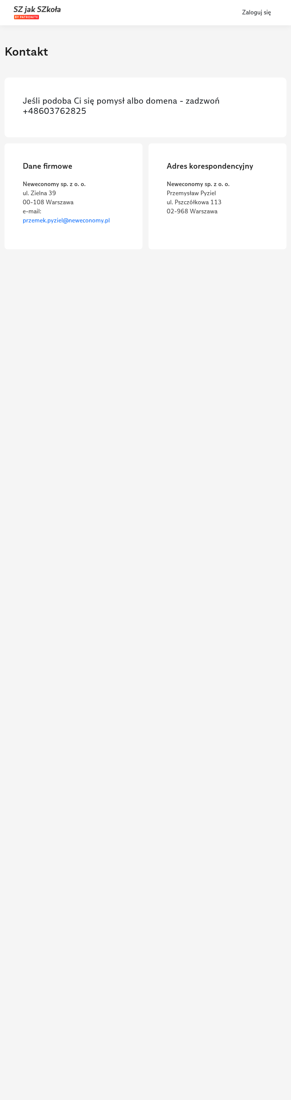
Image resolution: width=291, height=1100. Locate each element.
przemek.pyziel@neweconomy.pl (66, 220)
